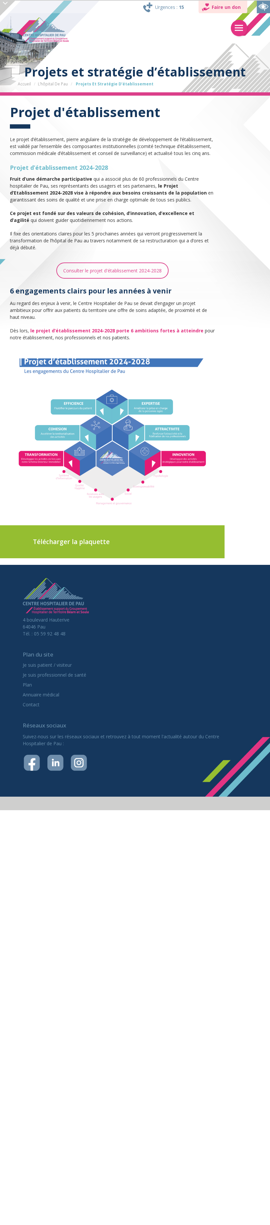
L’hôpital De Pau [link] (53, 84)
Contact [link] (31, 704)
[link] (263, 6)
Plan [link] (27, 685)
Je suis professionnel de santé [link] (54, 675)
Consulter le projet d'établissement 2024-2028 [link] (112, 270)
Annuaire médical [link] (41, 694)
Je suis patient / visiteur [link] (47, 665)
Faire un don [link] (226, 7)
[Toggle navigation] (239, 28)
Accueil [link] (24, 84)
